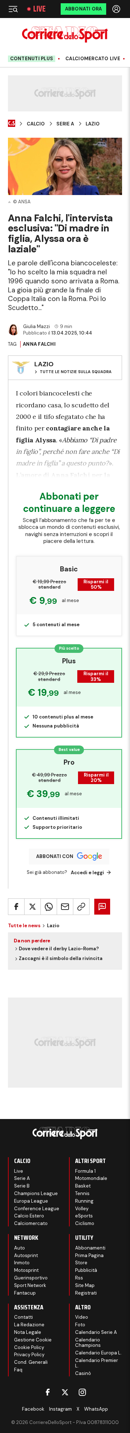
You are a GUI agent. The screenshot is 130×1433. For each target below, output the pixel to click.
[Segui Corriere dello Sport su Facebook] (47, 1392)
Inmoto (22, 1263)
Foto (80, 1325)
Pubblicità (86, 1270)
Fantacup (25, 1293)
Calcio (36, 124)
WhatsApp (96, 1409)
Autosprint (26, 1255)
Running (84, 1201)
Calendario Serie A (96, 1332)
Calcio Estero (29, 1216)
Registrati (86, 1293)
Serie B (22, 1186)
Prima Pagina (89, 1255)
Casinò (83, 1373)
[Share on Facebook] (16, 907)
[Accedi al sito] (117, 9)
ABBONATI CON (54, 856)
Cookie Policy (29, 1347)
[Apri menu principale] (13, 9)
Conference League (36, 1209)
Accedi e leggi (87, 873)
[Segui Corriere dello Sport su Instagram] (82, 1392)
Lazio (93, 124)
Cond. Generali (31, 1362)
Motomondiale (91, 1178)
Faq (18, 1370)
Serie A (65, 124)
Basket (83, 1186)
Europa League (31, 1201)
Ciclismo (84, 1223)
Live (39, 9)
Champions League (36, 1193)
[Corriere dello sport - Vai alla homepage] (65, 34)
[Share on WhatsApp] (49, 907)
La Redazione (29, 1325)
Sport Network (30, 1285)
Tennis (82, 1193)
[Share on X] (32, 907)
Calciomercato (31, 1223)
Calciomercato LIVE (92, 59)
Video (81, 1317)
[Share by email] (65, 907)
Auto (19, 1248)
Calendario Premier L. (96, 1363)
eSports (84, 1216)
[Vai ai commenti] (102, 907)
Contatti (23, 1317)
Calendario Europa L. (98, 1353)
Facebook (33, 1409)
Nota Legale (27, 1332)
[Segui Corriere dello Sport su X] (65, 1392)
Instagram (60, 1409)
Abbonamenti (90, 1248)
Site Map (85, 1285)
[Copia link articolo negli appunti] (81, 907)
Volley (81, 1209)
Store (81, 1263)
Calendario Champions (88, 1343)
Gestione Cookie (33, 1340)
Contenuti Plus (31, 59)
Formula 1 (85, 1171)
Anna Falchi (39, 344)
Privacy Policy (29, 1355)
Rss (79, 1278)
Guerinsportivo (31, 1278)
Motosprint (26, 1270)
